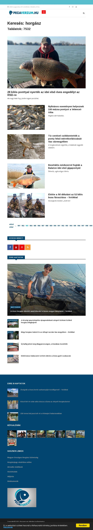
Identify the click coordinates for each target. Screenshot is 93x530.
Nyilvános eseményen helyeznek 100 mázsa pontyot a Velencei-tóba (66, 109)
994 (71, 226)
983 (27, 226)
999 (90, 226)
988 (46, 226)
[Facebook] (69, 7)
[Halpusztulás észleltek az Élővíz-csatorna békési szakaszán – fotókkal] (50, 434)
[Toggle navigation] (44, 12)
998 (86, 226)
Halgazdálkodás (12, 320)
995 (74, 226)
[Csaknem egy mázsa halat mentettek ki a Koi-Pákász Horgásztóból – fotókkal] (80, 434)
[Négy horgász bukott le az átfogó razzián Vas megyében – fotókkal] (60, 434)
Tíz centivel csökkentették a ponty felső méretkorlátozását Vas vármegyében (65, 139)
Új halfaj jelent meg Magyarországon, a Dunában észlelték (44, 344)
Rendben (83, 525)
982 (23, 226)
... (15, 226)
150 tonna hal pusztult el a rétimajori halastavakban (41, 413)
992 (62, 226)
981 (19, 226)
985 (35, 226)
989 (51, 226)
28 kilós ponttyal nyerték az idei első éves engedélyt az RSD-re (43, 93)
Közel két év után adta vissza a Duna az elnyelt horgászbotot (45, 402)
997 (82, 226)
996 (78, 226)
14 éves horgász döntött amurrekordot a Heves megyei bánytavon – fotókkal (41, 311)
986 (39, 226)
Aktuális (10, 332)
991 (59, 226)
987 (43, 226)
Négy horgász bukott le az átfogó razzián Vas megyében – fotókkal (48, 332)
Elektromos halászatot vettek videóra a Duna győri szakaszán (46, 356)
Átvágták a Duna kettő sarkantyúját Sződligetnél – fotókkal (44, 390)
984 (31, 226)
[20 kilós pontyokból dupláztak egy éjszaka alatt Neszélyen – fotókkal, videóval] (31, 434)
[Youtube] (76, 7)
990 (55, 226)
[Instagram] (73, 7)
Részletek (8, 527)
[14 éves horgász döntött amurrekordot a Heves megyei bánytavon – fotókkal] (70, 434)
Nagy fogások (15, 307)
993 (66, 226)
